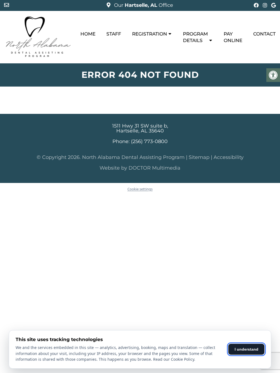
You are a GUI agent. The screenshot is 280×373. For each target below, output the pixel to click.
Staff (113, 34)
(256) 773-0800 (149, 141)
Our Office (143, 5)
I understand (246, 349)
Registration (149, 34)
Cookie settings (140, 189)
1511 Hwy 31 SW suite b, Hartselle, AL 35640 (140, 128)
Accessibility (229, 157)
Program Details (195, 37)
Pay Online (233, 37)
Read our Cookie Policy (173, 359)
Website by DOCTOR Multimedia (140, 167)
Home (87, 34)
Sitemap (199, 157)
